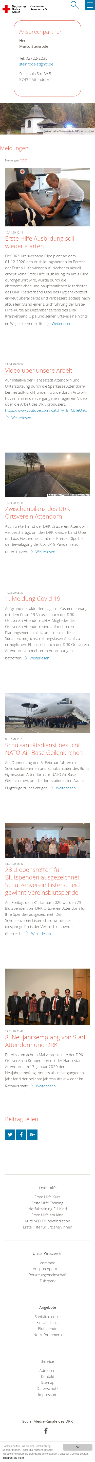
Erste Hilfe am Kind (47, 1214)
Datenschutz (47, 1388)
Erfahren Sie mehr (13, 1457)
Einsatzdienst (47, 1322)
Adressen (47, 1370)
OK (78, 1447)
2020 (24, 160)
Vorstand (47, 1262)
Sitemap (47, 1382)
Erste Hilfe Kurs (47, 1196)
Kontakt (47, 1376)
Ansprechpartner (47, 1268)
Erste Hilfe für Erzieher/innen (47, 1227)
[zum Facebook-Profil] (46, 1430)
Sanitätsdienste (48, 1316)
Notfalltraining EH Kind (47, 1208)
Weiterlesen (61, 323)
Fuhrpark (47, 1280)
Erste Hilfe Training (47, 1202)
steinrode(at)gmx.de (36, 64)
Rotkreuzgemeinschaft (48, 1274)
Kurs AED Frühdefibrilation (47, 1220)
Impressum (47, 1394)
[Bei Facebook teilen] (21, 1134)
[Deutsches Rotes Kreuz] (15, 10)
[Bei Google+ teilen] (32, 1134)
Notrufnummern (47, 1334)
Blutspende (47, 1328)
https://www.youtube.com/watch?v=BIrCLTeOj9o (46, 410)
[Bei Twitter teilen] (10, 1134)
